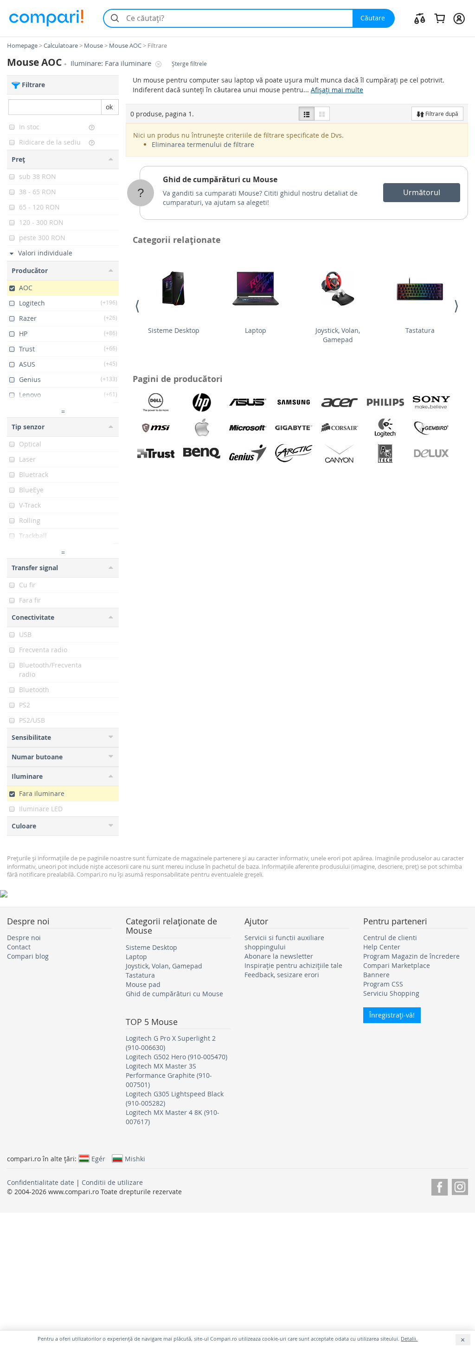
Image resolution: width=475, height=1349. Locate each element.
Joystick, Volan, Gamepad (337, 335)
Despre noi (24, 937)
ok (109, 106)
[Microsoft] (247, 428)
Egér (98, 1158)
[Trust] (155, 453)
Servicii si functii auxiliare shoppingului (284, 942)
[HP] (201, 402)
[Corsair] (339, 428)
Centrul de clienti (390, 937)
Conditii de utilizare (112, 1182)
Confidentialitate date (40, 1182)
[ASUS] (247, 402)
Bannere (376, 974)
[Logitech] (385, 428)
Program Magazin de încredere (411, 956)
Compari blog (28, 956)
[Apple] (201, 428)
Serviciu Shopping (391, 993)
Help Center (381, 946)
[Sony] (431, 402)
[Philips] (385, 402)
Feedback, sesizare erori (281, 974)
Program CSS (383, 984)
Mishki (135, 1158)
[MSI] (155, 428)
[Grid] (322, 114)
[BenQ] (201, 453)
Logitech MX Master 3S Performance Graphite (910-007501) (169, 1075)
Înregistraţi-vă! (392, 1015)
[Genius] (247, 453)
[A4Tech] (385, 453)
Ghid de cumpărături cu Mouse (220, 179)
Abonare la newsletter (278, 956)
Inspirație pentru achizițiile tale (293, 965)
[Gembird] (431, 428)
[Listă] (307, 114)
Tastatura (420, 330)
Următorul (421, 192)
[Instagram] (460, 1185)
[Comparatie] (420, 18)
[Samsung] (293, 402)
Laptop (255, 330)
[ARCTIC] (293, 453)
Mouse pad (143, 984)
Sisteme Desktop (173, 330)
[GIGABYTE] (293, 428)
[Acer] (339, 402)
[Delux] (431, 453)
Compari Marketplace (396, 965)
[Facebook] (439, 1185)
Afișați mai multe (337, 89)
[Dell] (155, 402)
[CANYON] (339, 453)
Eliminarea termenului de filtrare (203, 144)
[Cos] (439, 18)
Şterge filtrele (189, 63)
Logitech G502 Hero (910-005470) (176, 1056)
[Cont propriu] (459, 18)
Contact (19, 946)
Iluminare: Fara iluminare (112, 63)
